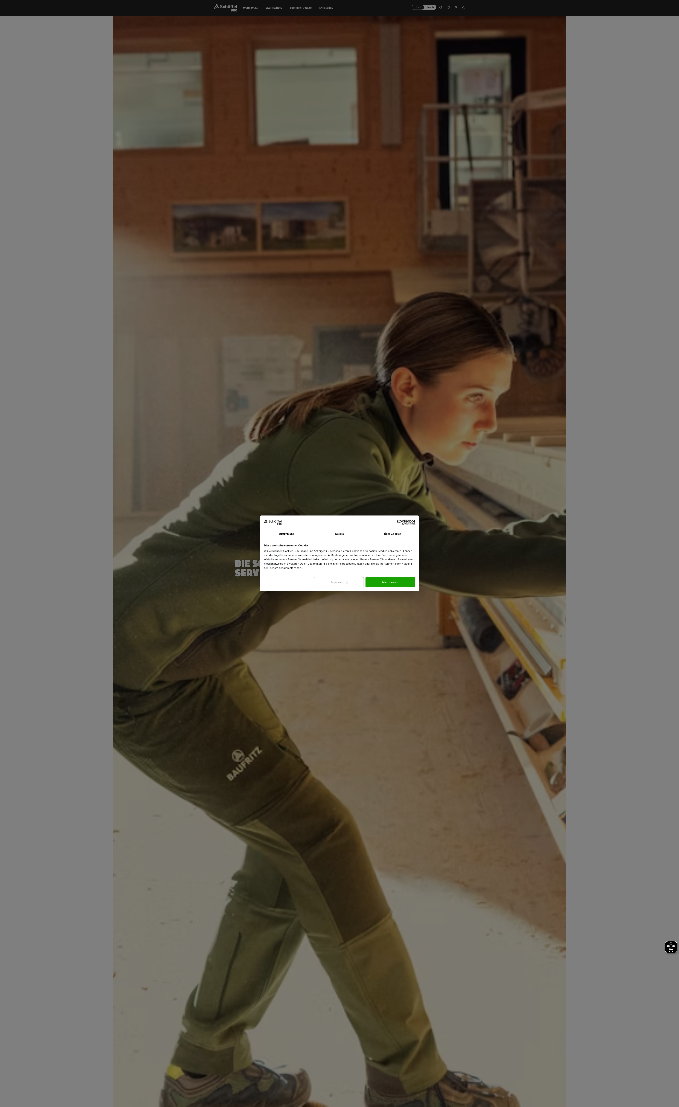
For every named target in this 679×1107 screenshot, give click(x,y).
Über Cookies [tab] (392, 533)
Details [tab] (339, 533)
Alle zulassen (390, 582)
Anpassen (337, 582)
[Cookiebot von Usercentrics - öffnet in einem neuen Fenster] (399, 522)
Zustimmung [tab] (286, 533)
